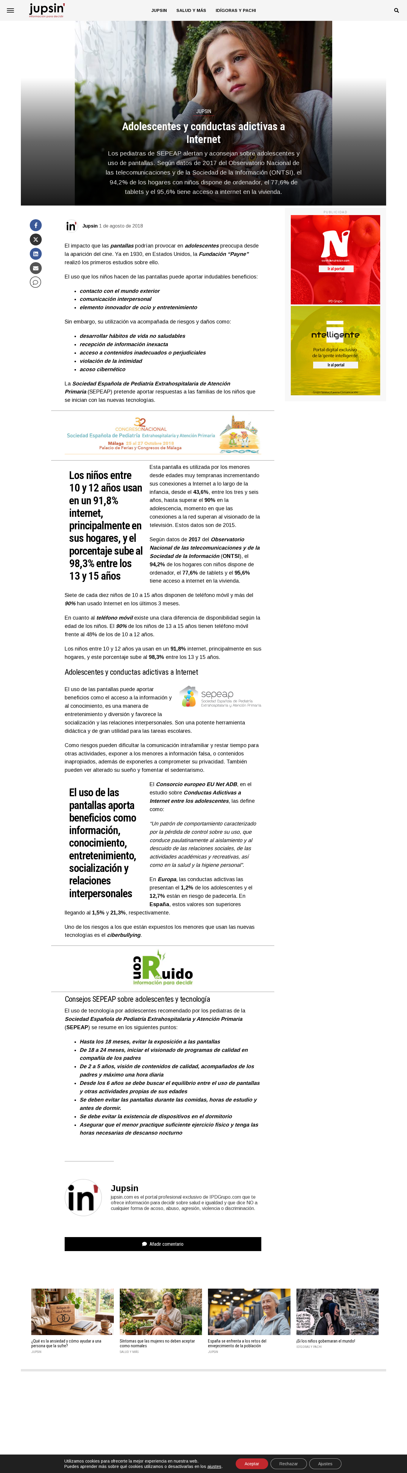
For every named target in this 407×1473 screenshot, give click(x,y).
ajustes (214, 1466)
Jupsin (159, 10)
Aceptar (252, 1463)
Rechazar (288, 1463)
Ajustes (325, 1463)
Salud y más (191, 10)
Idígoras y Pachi (236, 10)
